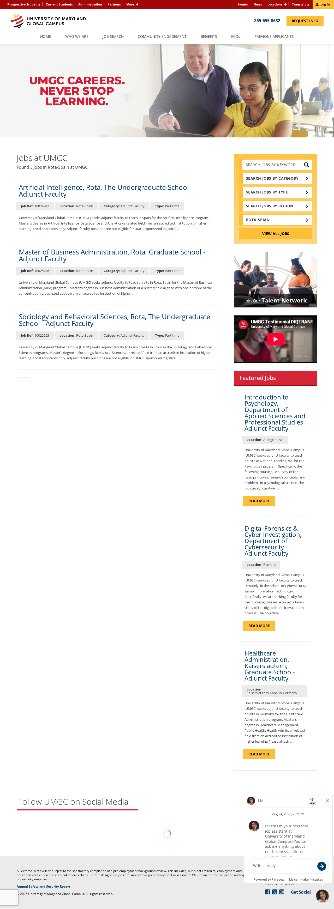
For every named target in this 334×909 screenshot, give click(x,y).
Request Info (308, 22)
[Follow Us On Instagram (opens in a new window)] (281, 891)
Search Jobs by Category (272, 178)
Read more (261, 502)
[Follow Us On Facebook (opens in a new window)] (267, 891)
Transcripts (300, 4)
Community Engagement (162, 37)
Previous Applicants (276, 39)
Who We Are (76, 37)
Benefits (209, 37)
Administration (90, 4)
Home (45, 37)
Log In (325, 4)
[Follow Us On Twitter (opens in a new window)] (274, 891)
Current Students (59, 4)
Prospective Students (23, 4)
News (257, 4)
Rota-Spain (258, 219)
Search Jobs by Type (267, 192)
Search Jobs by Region (269, 205)
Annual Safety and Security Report (50, 886)
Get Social (301, 892)
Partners (114, 4)
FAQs (235, 37)
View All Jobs (275, 233)
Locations (274, 4)
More (130, 4)
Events (242, 4)
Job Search (113, 37)
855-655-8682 (267, 20)
